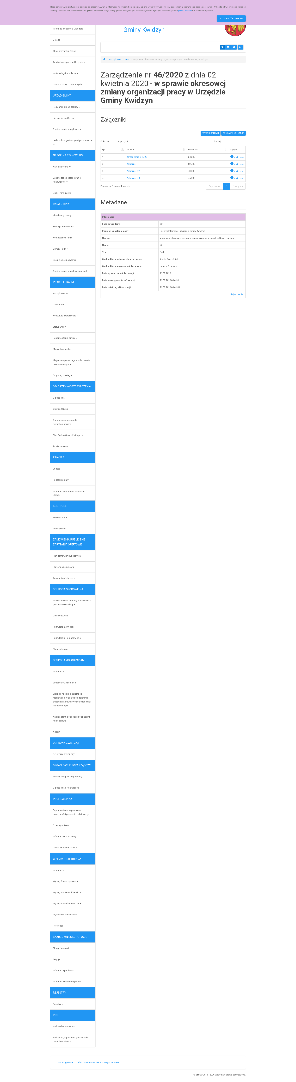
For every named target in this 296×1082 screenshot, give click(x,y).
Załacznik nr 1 (133, 171)
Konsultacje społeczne (65, 315)
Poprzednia (214, 186)
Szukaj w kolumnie (233, 133)
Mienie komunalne (62, 349)
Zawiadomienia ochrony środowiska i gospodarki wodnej (72, 602)
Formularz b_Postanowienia (67, 638)
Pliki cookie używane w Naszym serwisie (98, 1062)
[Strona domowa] (104, 59)
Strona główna (65, 1062)
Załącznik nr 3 (133, 178)
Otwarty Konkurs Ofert (64, 847)
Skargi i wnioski (61, 948)
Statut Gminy (59, 327)
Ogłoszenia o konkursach (66, 787)
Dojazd (56, 40)
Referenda (58, 925)
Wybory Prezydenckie (64, 914)
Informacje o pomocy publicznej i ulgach (70, 493)
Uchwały (57, 304)
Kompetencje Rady (62, 237)
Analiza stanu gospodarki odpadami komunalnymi (71, 719)
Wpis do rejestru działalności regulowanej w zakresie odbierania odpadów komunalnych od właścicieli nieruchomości (72, 700)
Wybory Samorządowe (64, 881)
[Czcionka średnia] (228, 47)
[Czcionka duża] (234, 47)
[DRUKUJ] (240, 47)
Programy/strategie (62, 375)
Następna (238, 186)
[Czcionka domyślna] (222, 47)
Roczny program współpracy (67, 776)
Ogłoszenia (59, 397)
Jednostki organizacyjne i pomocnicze (72, 140)
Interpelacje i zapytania (65, 260)
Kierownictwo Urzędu (64, 118)
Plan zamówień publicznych (67, 556)
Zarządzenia (59, 293)
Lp (103, 149)
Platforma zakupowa (63, 567)
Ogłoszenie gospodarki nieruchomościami (65, 422)
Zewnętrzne (59, 517)
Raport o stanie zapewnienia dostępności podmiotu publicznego (71, 812)
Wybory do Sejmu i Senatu (66, 892)
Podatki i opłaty (61, 480)
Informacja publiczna (63, 970)
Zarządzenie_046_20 (136, 157)
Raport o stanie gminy (64, 338)
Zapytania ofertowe (63, 578)
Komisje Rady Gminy (63, 226)
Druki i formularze (62, 193)
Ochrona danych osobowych (67, 84)
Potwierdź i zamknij (231, 18)
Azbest (56, 732)
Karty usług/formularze (65, 73)
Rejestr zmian (237, 294)
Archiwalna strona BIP (64, 1026)
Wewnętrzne (59, 528)
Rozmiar (193, 149)
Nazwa (130, 149)
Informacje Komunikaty (64, 836)
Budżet (56, 468)
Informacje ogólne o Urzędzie (68, 28)
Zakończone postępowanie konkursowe (67, 180)
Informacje (58, 671)
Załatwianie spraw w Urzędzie (68, 62)
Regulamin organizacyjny (65, 107)
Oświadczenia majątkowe (66, 129)
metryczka (239, 157)
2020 (127, 59)
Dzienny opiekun (61, 825)
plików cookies (185, 10)
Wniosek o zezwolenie (64, 682)
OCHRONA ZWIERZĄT (64, 754)
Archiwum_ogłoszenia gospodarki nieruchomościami (70, 1039)
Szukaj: (217, 141)
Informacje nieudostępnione (67, 981)
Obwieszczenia (61, 409)
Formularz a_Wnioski (63, 627)
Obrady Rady (59, 249)
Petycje (56, 959)
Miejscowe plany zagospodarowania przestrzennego (71, 362)
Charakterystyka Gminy (64, 51)
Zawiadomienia (60, 446)
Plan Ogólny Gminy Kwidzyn (67, 435)
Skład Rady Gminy (62, 215)
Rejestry (57, 1004)
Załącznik (131, 164)
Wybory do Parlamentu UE (66, 903)
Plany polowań (60, 649)
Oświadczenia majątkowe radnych (70, 271)
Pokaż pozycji (114, 141)
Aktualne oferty (61, 166)
